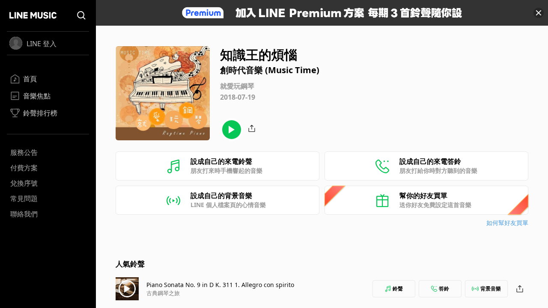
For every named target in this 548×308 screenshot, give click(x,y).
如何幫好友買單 (507, 223)
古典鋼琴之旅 (163, 293)
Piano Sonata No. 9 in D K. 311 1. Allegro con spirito (220, 285)
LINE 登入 (42, 43)
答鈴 (444, 288)
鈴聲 (398, 288)
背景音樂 (490, 288)
